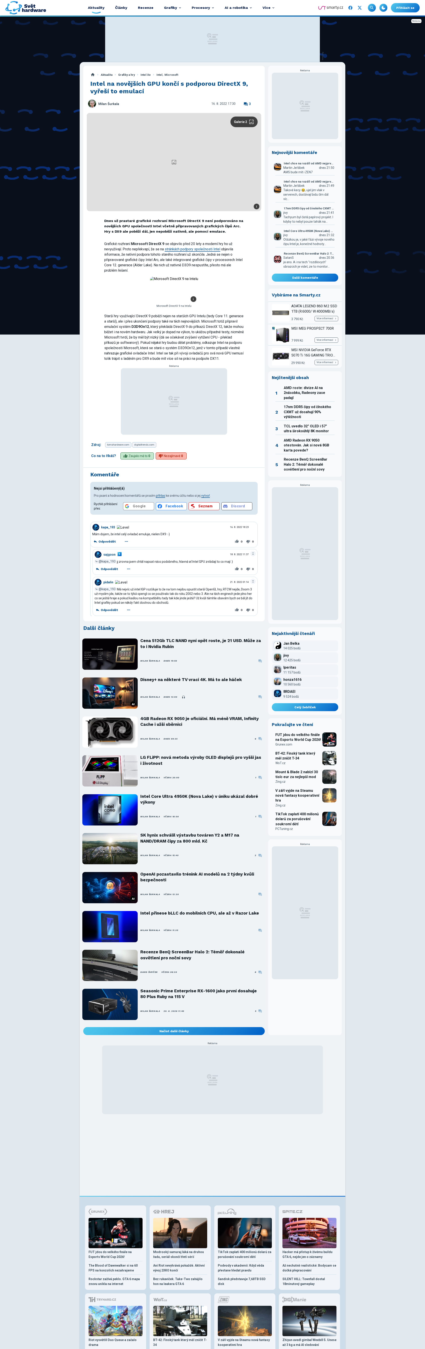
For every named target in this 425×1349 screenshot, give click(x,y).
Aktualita (106, 74)
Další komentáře (305, 277)
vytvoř (205, 495)
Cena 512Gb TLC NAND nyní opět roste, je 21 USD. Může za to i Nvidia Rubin (200, 643)
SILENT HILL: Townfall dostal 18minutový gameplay (303, 1281)
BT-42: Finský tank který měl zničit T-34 (295, 755)
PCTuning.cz (284, 829)
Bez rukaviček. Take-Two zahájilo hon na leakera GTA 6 (178, 1281)
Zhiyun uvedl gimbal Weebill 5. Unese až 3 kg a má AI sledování (309, 1342)
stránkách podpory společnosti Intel (192, 249)
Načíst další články (174, 1031)
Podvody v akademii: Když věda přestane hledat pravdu (241, 1268)
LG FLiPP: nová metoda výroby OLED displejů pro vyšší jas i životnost (200, 760)
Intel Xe (146, 74)
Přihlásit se (405, 8)
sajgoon (109, 554)
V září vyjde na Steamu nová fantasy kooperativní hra (297, 795)
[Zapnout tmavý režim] (383, 8)
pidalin (108, 582)
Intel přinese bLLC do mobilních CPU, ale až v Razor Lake (199, 913)
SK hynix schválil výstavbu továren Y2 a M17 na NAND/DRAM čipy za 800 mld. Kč (189, 838)
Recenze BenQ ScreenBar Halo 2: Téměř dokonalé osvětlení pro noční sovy (192, 954)
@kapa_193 (107, 561)
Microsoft (171, 74)
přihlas (160, 495)
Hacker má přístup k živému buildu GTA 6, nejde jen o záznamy (307, 1254)
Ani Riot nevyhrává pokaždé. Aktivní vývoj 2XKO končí (179, 1268)
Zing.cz (280, 781)
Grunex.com (283, 744)
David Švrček (149, 972)
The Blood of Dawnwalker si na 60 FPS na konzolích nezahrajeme (113, 1268)
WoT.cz (280, 763)
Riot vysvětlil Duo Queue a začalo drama (113, 1342)
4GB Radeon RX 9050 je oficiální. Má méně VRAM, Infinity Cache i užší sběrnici (199, 721)
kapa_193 (108, 527)
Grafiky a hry (126, 74)
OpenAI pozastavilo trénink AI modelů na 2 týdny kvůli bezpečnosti (197, 877)
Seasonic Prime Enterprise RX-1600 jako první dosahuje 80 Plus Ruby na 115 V (198, 993)
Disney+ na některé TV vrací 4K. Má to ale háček (191, 679)
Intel (159, 74)
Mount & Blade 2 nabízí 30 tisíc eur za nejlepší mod (296, 774)
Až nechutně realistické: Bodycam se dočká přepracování (309, 1268)
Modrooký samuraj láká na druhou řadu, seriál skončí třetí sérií (178, 1254)
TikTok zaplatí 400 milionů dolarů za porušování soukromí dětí (297, 819)
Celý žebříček (305, 707)
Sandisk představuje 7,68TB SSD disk (242, 1281)
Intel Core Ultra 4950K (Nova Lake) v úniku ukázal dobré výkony (199, 799)
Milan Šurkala (108, 104)
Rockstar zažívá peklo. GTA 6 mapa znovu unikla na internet (114, 1281)
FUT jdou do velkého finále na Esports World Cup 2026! (298, 737)
